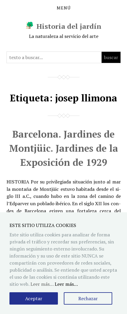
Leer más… (66, 284)
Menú (64, 8)
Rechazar (88, 298)
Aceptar (33, 298)
